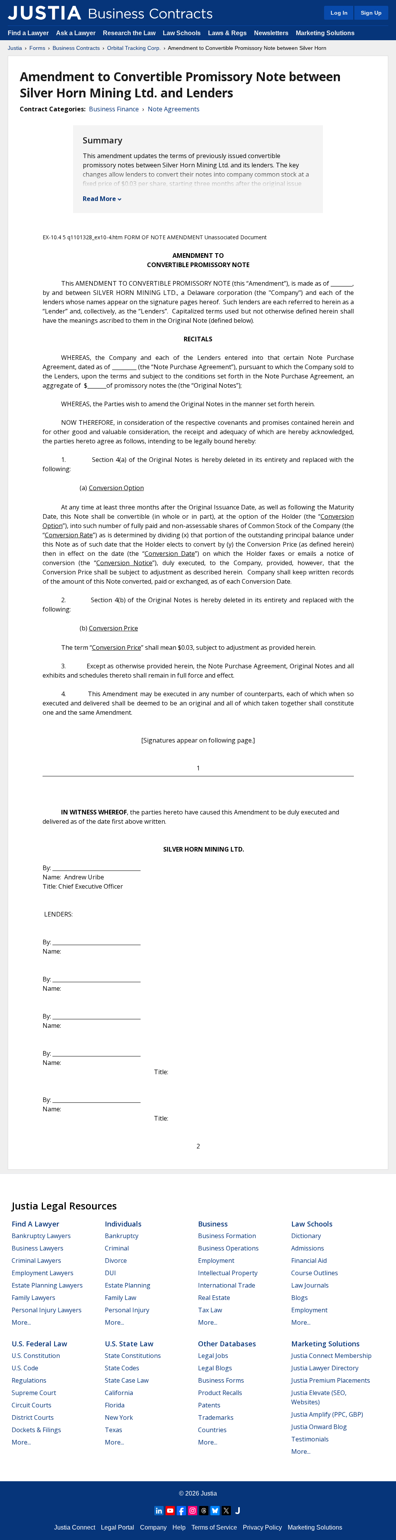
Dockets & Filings (36, 1430)
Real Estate (214, 1297)
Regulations (29, 1380)
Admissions (307, 1248)
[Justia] (44, 13)
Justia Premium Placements (330, 1380)
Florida (115, 1405)
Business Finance (114, 109)
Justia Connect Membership (331, 1355)
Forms (37, 48)
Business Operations (228, 1248)
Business (213, 1223)
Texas (113, 1430)
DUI (110, 1273)
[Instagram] (192, 1510)
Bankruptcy (121, 1236)
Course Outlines (314, 1273)
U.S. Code (25, 1368)
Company (153, 1527)
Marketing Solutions (325, 33)
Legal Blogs (215, 1368)
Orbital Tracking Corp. (134, 48)
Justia (15, 48)
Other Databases (227, 1343)
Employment (216, 1260)
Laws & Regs (227, 33)
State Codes (122, 1368)
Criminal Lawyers (36, 1260)
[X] (226, 1510)
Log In (339, 13)
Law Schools (182, 33)
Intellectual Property (228, 1273)
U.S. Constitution (36, 1355)
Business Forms (221, 1380)
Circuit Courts (31, 1405)
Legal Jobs (213, 1355)
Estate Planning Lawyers (47, 1285)
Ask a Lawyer (76, 33)
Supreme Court (34, 1392)
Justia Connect (74, 1527)
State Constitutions (133, 1355)
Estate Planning (127, 1285)
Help (179, 1527)
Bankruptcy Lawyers (41, 1236)
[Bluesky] (215, 1510)
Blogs (299, 1297)
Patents (209, 1405)
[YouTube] (170, 1510)
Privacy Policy (262, 1527)
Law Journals (310, 1285)
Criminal (117, 1248)
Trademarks (216, 1417)
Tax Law (210, 1310)
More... (21, 1322)
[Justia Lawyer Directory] (237, 1510)
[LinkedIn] (159, 1510)
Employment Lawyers (42, 1273)
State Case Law (126, 1380)
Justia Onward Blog (319, 1426)
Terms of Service (214, 1527)
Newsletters (271, 33)
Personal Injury (127, 1310)
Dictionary (306, 1236)
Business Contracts (76, 48)
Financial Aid (309, 1260)
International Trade (226, 1285)
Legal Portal (117, 1527)
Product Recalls (220, 1392)
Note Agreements (174, 109)
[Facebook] (181, 1510)
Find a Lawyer (28, 33)
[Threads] (203, 1510)
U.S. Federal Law (39, 1343)
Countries (212, 1430)
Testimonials (310, 1439)
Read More (99, 198)
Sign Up (371, 13)
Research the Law (129, 33)
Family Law (120, 1297)
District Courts (33, 1417)
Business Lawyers (37, 1248)
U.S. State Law (129, 1343)
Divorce (116, 1260)
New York (119, 1417)
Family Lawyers (33, 1297)
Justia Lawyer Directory (324, 1368)
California (119, 1392)
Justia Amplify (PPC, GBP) (327, 1414)
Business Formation (227, 1236)
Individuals (123, 1223)
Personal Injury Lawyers (47, 1310)
